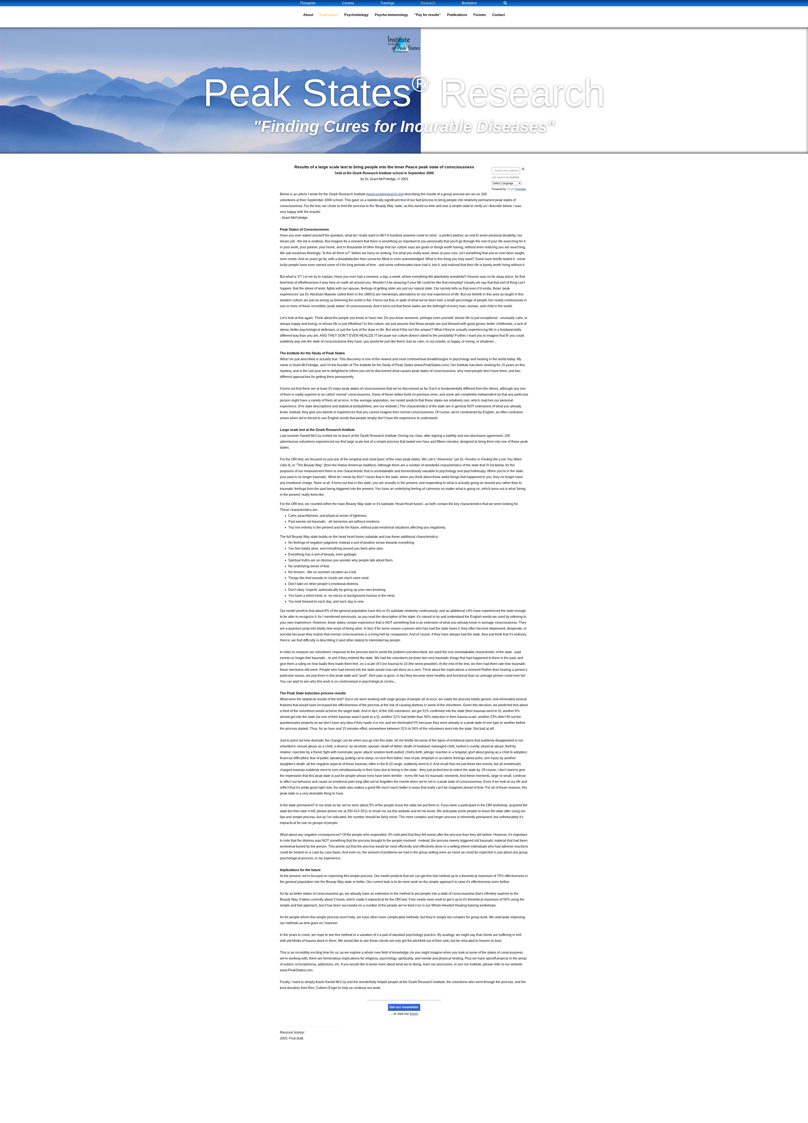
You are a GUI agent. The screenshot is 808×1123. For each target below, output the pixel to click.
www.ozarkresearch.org (385, 194)
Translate (520, 189)
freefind (514, 177)
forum (414, 1013)
